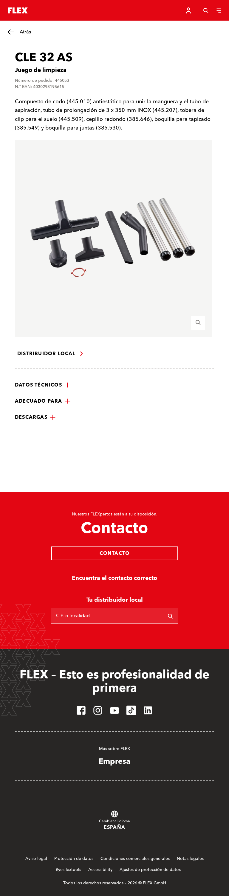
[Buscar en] (170, 616)
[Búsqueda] (205, 10)
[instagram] (97, 710)
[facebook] (81, 710)
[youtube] (114, 710)
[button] (42, 385)
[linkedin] (148, 710)
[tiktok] (131, 710)
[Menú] (218, 10)
